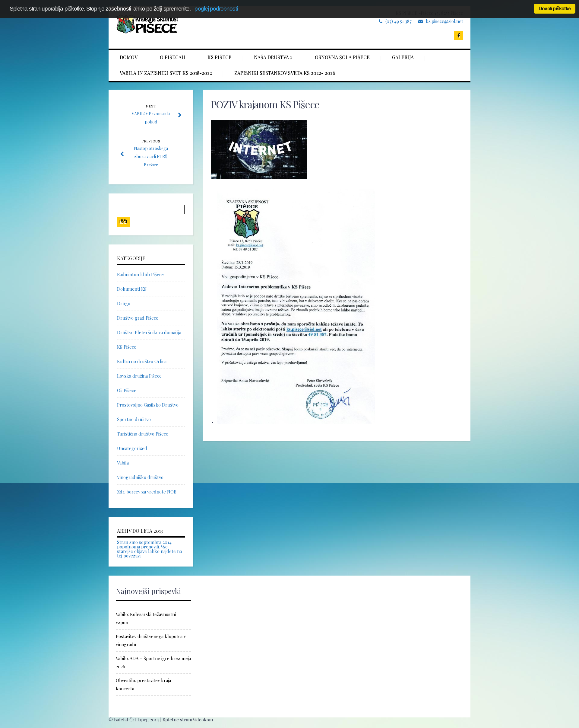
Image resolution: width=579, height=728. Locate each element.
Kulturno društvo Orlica (141, 361)
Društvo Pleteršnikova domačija (149, 332)
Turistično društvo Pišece (142, 434)
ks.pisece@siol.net (444, 21)
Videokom (203, 720)
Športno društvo (134, 419)
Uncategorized (132, 448)
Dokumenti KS (132, 289)
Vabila (123, 463)
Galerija (403, 57)
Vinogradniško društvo (140, 477)
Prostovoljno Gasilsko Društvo (148, 405)
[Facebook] (458, 35)
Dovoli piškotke (555, 8)
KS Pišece (219, 57)
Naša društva (273, 57)
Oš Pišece (126, 390)
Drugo (123, 303)
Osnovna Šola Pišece (342, 57)
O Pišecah (172, 57)
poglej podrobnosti (216, 8)
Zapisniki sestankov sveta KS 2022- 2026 (284, 73)
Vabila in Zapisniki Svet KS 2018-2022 (166, 73)
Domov (129, 57)
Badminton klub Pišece (140, 274)
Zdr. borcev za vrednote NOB (146, 492)
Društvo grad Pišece (137, 318)
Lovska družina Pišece (139, 376)
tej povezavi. (129, 556)
